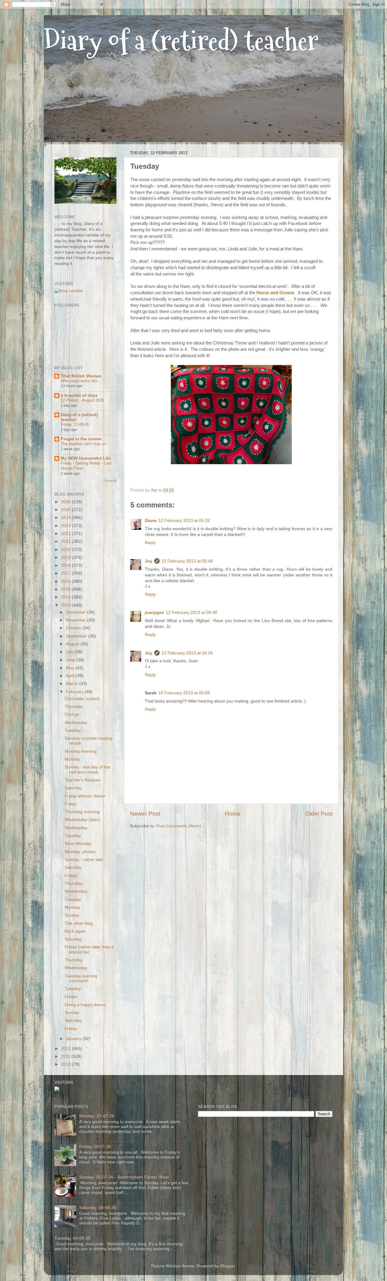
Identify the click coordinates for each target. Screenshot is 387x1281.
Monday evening (80, 751)
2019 (66, 557)
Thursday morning (82, 812)
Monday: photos (80, 851)
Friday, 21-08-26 (75, 424)
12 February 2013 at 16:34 (187, 653)
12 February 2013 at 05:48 (187, 561)
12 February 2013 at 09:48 (191, 612)
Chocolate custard (82, 698)
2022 (66, 533)
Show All (110, 480)
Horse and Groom (275, 292)
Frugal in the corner (81, 439)
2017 (66, 573)
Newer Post (145, 813)
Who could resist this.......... (85, 381)
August (73, 644)
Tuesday (73, 730)
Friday (71, 804)
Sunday (72, 915)
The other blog (79, 923)
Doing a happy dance (85, 1004)
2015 (66, 589)
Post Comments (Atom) (178, 826)
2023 (66, 525)
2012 (66, 1048)
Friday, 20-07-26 (95, 1146)
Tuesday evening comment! (81, 978)
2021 (66, 541)
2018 (66, 565)
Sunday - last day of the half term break (87, 769)
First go (72, 714)
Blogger (227, 1266)
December (76, 612)
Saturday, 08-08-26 (97, 1207)
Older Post (319, 813)
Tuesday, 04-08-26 (72, 1238)
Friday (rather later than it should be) (89, 949)
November (76, 620)
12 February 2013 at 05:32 (184, 520)
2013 (66, 605)
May (70, 668)
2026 (66, 502)
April (71, 675)
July (70, 652)
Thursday (74, 706)
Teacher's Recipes (82, 780)
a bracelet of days (79, 395)
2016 (66, 581)
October (74, 628)
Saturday (73, 788)
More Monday (78, 843)
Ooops (71, 996)
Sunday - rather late (84, 859)
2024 (66, 517)
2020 (66, 549)
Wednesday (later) (82, 819)
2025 (66, 509)
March (72, 683)
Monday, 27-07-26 (96, 1116)
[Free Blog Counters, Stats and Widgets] (56, 1090)
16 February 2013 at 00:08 (184, 693)
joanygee (154, 612)
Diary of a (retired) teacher (181, 41)
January (74, 1038)
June (71, 660)
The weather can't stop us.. (84, 444)
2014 (66, 597)
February (75, 691)
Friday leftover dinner (85, 796)
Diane (151, 520)
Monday (72, 759)
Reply (150, 542)
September (77, 636)
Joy (148, 561)
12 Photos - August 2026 (82, 400)
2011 (66, 1056)
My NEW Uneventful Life (86, 458)
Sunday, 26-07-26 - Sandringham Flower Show (124, 1177)
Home (233, 813)
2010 (66, 1064)
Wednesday (76, 722)
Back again (75, 931)
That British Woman (81, 376)
